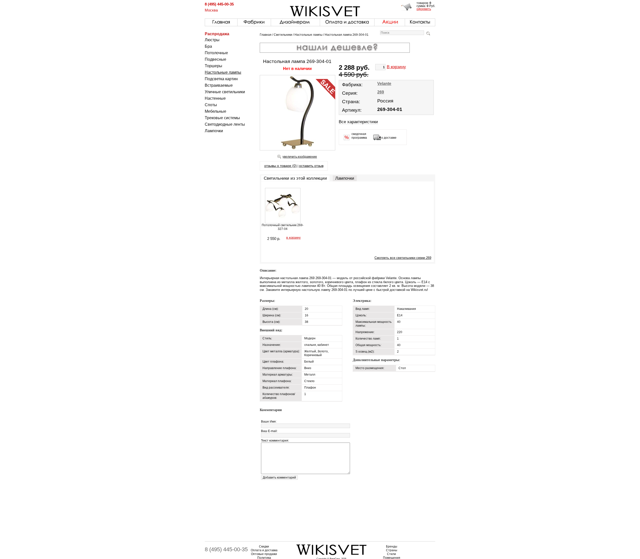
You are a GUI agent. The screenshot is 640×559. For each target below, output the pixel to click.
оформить (423, 9)
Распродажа (217, 34)
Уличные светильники (225, 92)
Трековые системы (222, 118)
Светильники (283, 34)
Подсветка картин (221, 79)
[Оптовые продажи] (295, 21)
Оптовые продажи (264, 554)
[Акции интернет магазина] (389, 21)
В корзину (396, 66)
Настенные (215, 98)
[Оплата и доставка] (347, 21)
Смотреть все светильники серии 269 (402, 258)
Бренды (391, 546)
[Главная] (221, 21)
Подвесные (215, 59)
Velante (384, 83)
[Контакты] (420, 21)
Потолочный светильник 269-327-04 (283, 227)
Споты (211, 105)
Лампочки (214, 131)
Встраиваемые (219, 85)
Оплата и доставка (264, 550)
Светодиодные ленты (225, 124)
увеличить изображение (299, 156)
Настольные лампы (223, 72)
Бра (208, 46)
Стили (391, 554)
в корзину (293, 237)
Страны (391, 550)
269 (380, 92)
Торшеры (213, 66)
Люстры (212, 40)
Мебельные (215, 111)
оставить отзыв (311, 166)
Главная (266, 34)
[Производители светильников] (254, 21)
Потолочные (216, 53)
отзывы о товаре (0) (280, 166)
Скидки (264, 546)
